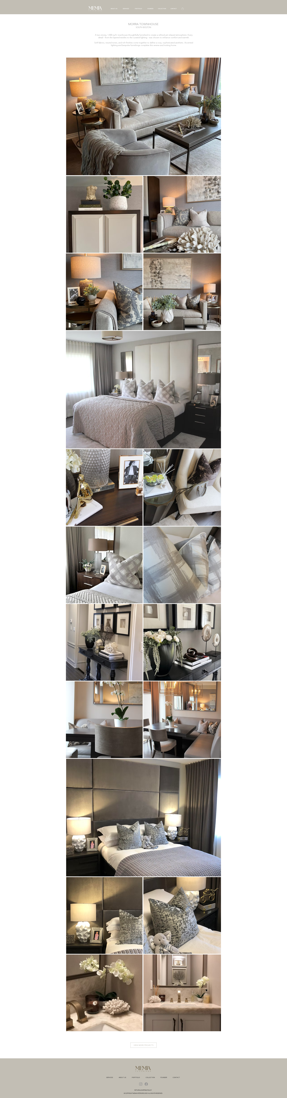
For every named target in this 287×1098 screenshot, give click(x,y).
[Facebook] (146, 1084)
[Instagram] (141, 1084)
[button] (183, 9)
